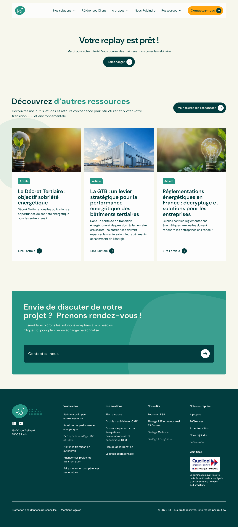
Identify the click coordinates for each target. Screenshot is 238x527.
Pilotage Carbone (158, 432)
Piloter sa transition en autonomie (76, 448)
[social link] (14, 423)
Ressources (197, 442)
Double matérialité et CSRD (122, 421)
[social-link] (21, 423)
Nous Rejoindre (145, 10)
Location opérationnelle (120, 453)
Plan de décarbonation (119, 446)
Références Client (94, 10)
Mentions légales (71, 510)
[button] (120, 10)
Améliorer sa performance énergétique (79, 427)
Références (196, 421)
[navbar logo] (20, 10)
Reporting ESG (156, 414)
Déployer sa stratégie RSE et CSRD (78, 438)
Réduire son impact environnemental (75, 416)
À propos (195, 414)
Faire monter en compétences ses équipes (81, 470)
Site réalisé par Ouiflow (212, 510)
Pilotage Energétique (160, 439)
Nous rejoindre (198, 435)
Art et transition (199, 428)
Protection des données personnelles (34, 510)
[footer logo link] (27, 411)
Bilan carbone (114, 414)
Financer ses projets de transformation (77, 459)
